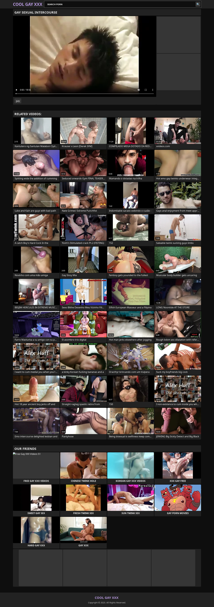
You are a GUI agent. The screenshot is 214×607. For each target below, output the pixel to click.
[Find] (198, 4)
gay (18, 100)
